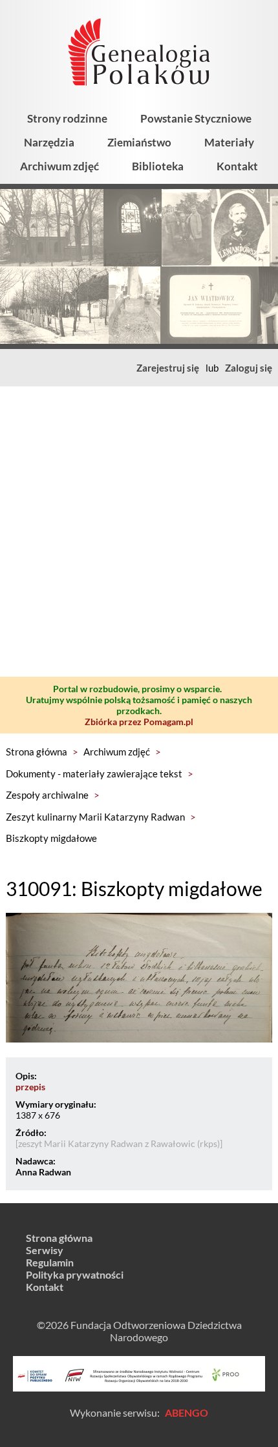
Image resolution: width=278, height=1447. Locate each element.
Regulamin (50, 1262)
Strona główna (36, 751)
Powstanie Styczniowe (195, 118)
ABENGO (186, 1412)
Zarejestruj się (167, 368)
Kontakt (237, 166)
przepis (30, 1086)
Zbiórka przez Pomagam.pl (139, 721)
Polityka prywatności (74, 1274)
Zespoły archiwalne (47, 795)
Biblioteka (158, 166)
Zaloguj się (248, 368)
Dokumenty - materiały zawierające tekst (94, 773)
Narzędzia (49, 142)
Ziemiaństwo (139, 142)
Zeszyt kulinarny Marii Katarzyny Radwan (95, 817)
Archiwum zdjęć (59, 166)
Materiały (229, 142)
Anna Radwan (43, 1171)
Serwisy (44, 1250)
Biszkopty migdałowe (51, 838)
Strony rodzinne (67, 118)
